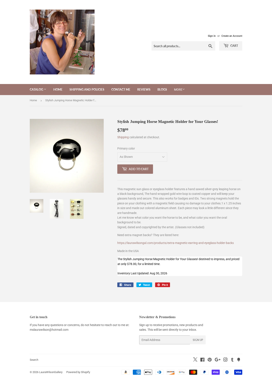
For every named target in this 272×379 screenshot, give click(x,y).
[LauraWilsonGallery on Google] (218, 360)
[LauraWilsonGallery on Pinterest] (209, 360)
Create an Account (231, 35)
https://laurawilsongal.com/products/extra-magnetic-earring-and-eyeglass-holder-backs (175, 243)
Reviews (143, 89)
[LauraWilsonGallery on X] (195, 360)
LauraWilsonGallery (50, 372)
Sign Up (198, 340)
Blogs (162, 89)
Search (34, 359)
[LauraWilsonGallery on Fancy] (238, 360)
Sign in (212, 35)
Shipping (123, 137)
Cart (234, 45)
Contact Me (120, 89)
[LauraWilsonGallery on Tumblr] (232, 360)
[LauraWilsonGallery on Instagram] (225, 360)
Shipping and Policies (86, 89)
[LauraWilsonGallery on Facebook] (202, 360)
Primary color (126, 148)
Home (57, 89)
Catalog (37, 89)
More (178, 89)
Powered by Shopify (78, 372)
